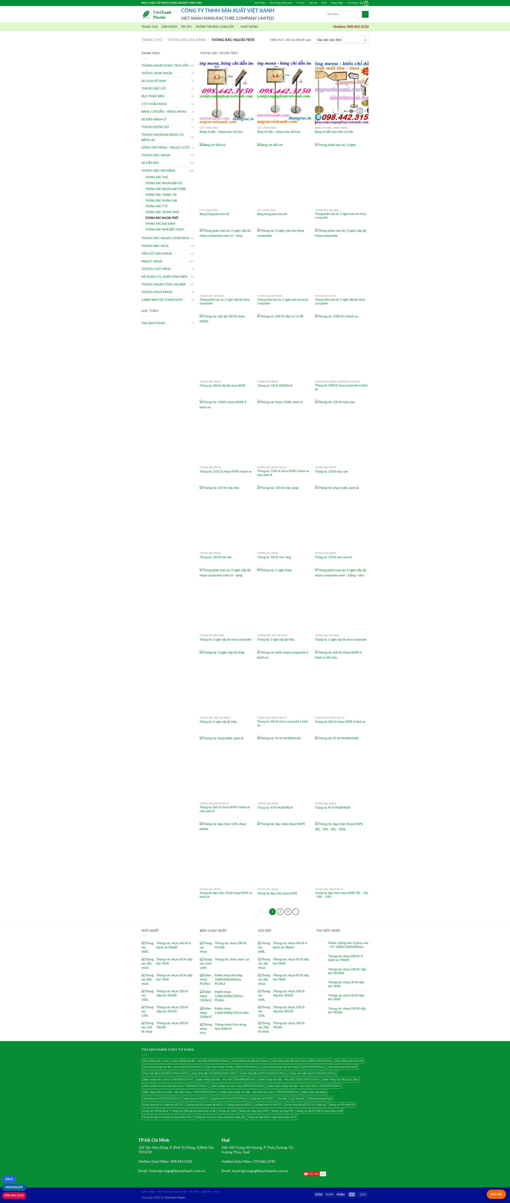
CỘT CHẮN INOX (153, 104)
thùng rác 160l (227, 1111)
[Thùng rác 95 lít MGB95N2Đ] (342, 768)
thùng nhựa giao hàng (320, 1098)
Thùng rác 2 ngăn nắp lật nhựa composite (225, 639)
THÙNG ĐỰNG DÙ (155, 127)
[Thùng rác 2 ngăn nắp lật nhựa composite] (226, 600)
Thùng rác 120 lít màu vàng (274, 557)
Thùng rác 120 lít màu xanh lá (333, 557)
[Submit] (365, 14)
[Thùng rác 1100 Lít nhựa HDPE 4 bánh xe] (226, 432)
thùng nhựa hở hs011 (239, 1105)
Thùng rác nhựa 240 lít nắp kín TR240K (347, 971)
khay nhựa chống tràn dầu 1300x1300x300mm (232, 1067)
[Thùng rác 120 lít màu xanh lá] (342, 517)
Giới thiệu (260, 3)
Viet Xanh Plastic (153, 323)
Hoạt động (249, 26)
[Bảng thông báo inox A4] (284, 175)
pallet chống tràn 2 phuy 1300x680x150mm (168, 1079)
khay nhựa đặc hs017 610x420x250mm (313, 1073)
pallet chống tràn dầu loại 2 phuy (340, 1079)
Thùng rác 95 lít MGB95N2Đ (333, 807)
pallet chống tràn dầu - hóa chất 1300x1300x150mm (289, 1079)
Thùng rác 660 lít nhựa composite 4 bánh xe (282, 723)
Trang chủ (149, 26)
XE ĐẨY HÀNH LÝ (153, 119)
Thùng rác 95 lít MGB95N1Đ (275, 807)
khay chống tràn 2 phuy (156, 1061)
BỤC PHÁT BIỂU (153, 96)
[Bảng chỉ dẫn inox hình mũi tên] (342, 92)
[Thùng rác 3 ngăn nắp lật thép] (226, 682)
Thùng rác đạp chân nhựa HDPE (277, 893)
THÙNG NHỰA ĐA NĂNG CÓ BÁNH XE (162, 137)
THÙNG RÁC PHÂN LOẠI (161, 200)
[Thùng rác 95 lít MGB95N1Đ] (284, 768)
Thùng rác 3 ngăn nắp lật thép (218, 721)
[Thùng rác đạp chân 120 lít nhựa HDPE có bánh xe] (226, 854)
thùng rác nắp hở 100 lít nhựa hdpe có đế (319, 1111)
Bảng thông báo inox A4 (272, 214)
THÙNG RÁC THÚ (156, 177)
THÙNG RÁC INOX (155, 246)
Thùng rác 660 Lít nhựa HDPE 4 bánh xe (340, 721)
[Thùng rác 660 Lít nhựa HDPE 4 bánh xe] (342, 682)
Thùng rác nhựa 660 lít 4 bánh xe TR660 (345, 958)
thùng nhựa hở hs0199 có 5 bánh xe (305, 1105)
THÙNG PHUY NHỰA (156, 292)
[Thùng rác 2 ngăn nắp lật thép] (284, 600)
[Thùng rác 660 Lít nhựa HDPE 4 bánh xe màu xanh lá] (226, 768)
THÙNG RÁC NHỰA (155, 155)
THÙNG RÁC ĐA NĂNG (187, 40)
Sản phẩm (169, 26)
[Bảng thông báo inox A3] (226, 175)
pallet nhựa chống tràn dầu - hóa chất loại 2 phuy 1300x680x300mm (259, 1092)
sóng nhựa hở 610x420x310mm (161, 1098)
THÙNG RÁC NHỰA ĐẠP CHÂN (165, 189)
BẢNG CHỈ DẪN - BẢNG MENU (163, 111)
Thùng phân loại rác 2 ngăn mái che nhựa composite (340, 216)
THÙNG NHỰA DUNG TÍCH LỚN (164, 65)
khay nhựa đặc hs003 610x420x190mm (264, 1073)
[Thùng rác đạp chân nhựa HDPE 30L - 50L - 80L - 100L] (342, 854)
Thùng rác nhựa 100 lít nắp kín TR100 (347, 1010)
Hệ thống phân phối (281, 3)
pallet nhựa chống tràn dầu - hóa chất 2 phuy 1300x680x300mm (304, 1086)
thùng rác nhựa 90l (282, 1111)
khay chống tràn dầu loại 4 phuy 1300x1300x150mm (301, 1061)
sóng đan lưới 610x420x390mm (228, 1098)
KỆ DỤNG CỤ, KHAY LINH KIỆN (164, 276)
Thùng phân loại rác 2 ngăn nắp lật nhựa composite (224, 301)
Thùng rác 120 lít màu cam (331, 471)
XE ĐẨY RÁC (150, 162)
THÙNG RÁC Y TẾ (156, 206)
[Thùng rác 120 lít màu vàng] (284, 517)
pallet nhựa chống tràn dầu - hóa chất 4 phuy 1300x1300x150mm (180, 1092)
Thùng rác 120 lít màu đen (216, 557)
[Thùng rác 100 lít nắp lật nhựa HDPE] (226, 346)
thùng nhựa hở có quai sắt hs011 (205, 1105)
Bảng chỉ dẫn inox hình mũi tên (334, 131)
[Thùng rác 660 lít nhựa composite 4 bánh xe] (284, 682)
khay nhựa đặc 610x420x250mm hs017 (215, 1073)
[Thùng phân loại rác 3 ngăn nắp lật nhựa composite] (342, 260)
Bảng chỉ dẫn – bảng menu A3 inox (221, 131)
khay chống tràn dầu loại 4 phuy (250, 1061)
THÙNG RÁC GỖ (153, 88)
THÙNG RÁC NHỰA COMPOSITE (165, 238)
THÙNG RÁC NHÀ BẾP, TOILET (164, 229)
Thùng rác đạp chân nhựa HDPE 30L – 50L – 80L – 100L (341, 895)
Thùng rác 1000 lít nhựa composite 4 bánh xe (341, 387)
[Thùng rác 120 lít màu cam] (342, 432)
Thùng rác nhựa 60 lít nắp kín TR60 (346, 997)
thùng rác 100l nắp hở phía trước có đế (193, 1111)
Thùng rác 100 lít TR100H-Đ (274, 385)
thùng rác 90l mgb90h (341, 1105)
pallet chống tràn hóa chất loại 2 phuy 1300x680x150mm (175, 1086)
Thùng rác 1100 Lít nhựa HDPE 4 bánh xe (225, 471)
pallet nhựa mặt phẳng (314, 1092)
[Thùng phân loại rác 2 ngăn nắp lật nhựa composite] (226, 260)
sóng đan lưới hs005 (262, 1098)
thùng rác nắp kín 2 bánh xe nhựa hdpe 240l (167, 1117)
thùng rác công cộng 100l (253, 1111)
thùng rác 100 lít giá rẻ (155, 1111)
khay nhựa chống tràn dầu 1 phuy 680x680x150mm (172, 1067)
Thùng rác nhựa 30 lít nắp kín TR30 (346, 984)
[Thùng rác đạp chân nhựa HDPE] (284, 854)
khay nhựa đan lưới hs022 (342, 1067)
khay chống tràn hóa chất (349, 1061)
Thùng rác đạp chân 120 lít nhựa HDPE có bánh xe (226, 895)
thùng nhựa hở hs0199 (268, 1105)
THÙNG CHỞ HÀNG (156, 269)
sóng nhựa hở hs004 (194, 1098)
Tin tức (300, 3)
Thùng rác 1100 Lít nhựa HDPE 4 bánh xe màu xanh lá (283, 473)
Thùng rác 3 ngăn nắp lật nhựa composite (340, 639)
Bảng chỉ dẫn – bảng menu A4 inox (278, 131)
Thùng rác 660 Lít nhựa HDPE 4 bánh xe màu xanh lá (225, 809)
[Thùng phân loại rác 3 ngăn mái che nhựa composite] (284, 260)
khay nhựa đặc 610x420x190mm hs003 (165, 1073)
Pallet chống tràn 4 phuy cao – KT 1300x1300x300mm (348, 944)
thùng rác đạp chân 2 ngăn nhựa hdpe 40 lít (272, 1117)
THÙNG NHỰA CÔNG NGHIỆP (163, 284)
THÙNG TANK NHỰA (156, 73)
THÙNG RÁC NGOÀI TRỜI (161, 218)
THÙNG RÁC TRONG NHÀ (162, 212)
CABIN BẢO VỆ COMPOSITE (161, 299)
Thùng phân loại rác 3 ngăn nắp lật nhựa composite (340, 301)
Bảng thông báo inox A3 (214, 214)
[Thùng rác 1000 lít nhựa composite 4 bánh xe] (342, 346)
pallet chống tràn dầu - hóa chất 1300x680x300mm (226, 1079)
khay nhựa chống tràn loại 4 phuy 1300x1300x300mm (293, 1067)
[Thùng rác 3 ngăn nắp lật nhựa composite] (342, 600)
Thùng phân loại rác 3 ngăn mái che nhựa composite (282, 301)
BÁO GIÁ (496, 1194)
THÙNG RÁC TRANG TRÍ (161, 194)
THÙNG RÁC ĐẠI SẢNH (160, 223)
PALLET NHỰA (151, 261)
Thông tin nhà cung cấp (215, 26)
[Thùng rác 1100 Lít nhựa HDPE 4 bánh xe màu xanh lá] (284, 432)
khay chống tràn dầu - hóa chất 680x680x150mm (201, 1061)
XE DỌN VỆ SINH (153, 81)
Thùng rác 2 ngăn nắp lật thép (275, 639)
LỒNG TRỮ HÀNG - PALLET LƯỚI (165, 147)
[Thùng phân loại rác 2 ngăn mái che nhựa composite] (342, 175)
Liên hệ (313, 3)
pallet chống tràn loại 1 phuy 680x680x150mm (237, 1086)
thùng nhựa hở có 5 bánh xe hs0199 (163, 1105)
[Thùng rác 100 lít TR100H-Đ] (284, 346)
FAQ (323, 3)
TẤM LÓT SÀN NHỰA (156, 253)
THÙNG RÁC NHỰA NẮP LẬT (163, 183)
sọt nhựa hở (297, 1098)
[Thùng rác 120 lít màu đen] (226, 517)
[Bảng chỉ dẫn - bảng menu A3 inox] (226, 92)
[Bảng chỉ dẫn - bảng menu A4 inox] (284, 92)
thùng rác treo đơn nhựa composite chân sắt (219, 1117)
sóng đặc (282, 1098)
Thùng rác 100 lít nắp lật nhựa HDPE (222, 385)
